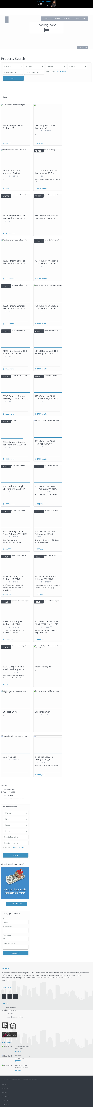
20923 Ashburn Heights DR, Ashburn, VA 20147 (14, 487)
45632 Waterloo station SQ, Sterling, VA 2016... (46, 217)
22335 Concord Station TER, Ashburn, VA (46, 442)
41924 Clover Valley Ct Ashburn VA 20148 (45, 532)
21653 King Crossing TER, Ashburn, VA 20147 (15, 352)
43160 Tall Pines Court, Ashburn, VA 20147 (46, 577)
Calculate (15, 953)
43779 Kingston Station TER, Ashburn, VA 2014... (14, 217)
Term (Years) (7, 935)
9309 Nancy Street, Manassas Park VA (12, 172)
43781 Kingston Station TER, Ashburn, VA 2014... (46, 262)
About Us (5, 1088)
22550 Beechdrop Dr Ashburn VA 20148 (13, 623)
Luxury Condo (9, 756)
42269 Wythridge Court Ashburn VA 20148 (14, 577)
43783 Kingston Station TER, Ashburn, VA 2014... (14, 262)
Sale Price (6, 918)
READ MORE (6, 980)
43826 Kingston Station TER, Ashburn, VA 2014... (46, 307)
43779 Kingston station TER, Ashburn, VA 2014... (14, 307)
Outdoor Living (10, 711)
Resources (5, 1096)
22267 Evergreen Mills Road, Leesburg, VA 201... (15, 668)
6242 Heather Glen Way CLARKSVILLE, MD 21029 (46, 623)
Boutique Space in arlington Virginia (44, 758)
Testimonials (6, 1100)
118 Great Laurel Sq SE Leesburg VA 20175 (46, 172)
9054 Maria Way (42, 711)
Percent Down (7, 926)
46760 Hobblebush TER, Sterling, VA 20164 (46, 352)
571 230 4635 (8, 795)
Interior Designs (43, 666)
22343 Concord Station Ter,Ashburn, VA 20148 (46, 487)
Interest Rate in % (9, 943)
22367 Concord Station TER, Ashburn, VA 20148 (46, 397)
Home (4, 1084)
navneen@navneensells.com (14, 799)
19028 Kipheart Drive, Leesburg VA (45, 126)
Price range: (50, 71)
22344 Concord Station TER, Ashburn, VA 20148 (14, 443)
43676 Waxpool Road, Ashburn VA (13, 126)
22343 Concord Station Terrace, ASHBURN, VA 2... (15, 397)
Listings (4, 1092)
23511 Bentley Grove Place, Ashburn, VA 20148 (15, 532)
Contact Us (5, 1104)
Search (13, 78)
